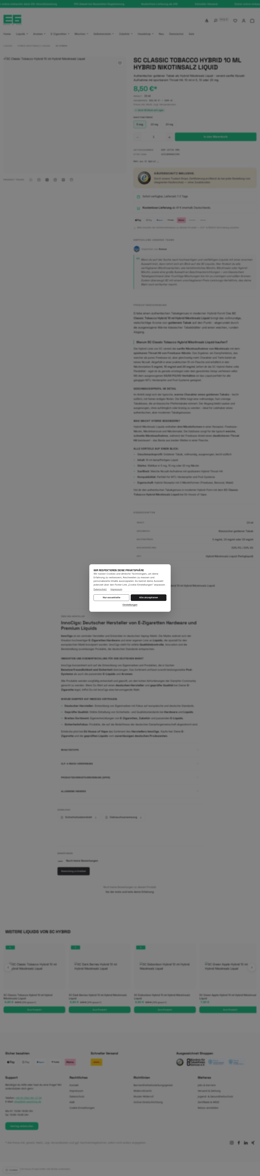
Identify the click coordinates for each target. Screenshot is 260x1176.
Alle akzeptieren (148, 597)
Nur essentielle (111, 597)
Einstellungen (130, 604)
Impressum (116, 589)
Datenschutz (100, 589)
